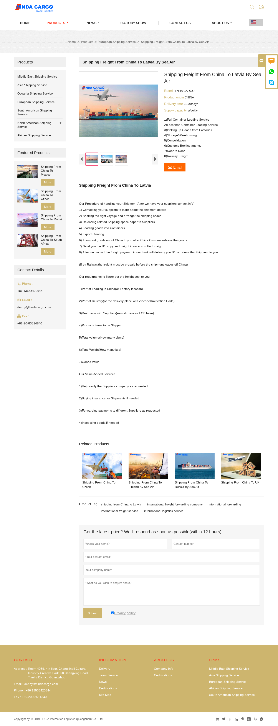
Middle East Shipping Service (37, 76)
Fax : (17, 697)
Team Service (108, 675)
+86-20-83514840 (29, 323)
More (47, 182)
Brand (169, 91)
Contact (23, 660)
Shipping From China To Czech (51, 195)
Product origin (174, 97)
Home (25, 23)
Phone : (19, 690)
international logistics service (164, 511)
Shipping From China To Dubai (51, 217)
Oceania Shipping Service (35, 93)
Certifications (108, 688)
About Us (220, 23)
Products (56, 23)
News (91, 23)
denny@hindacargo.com (34, 307)
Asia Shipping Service (32, 85)
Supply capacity (176, 110)
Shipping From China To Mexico (51, 170)
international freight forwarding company (175, 504)
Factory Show (133, 23)
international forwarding (225, 504)
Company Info (163, 668)
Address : (20, 668)
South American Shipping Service (232, 694)
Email (174, 166)
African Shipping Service (34, 135)
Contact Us (180, 23)
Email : (18, 684)
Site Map (105, 694)
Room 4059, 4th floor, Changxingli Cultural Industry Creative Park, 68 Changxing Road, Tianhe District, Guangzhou (58, 673)
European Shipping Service (117, 41)
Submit (92, 613)
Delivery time (174, 104)
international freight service (119, 511)
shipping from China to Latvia (121, 504)
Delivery (104, 668)
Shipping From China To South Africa (51, 239)
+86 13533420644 (30, 290)
